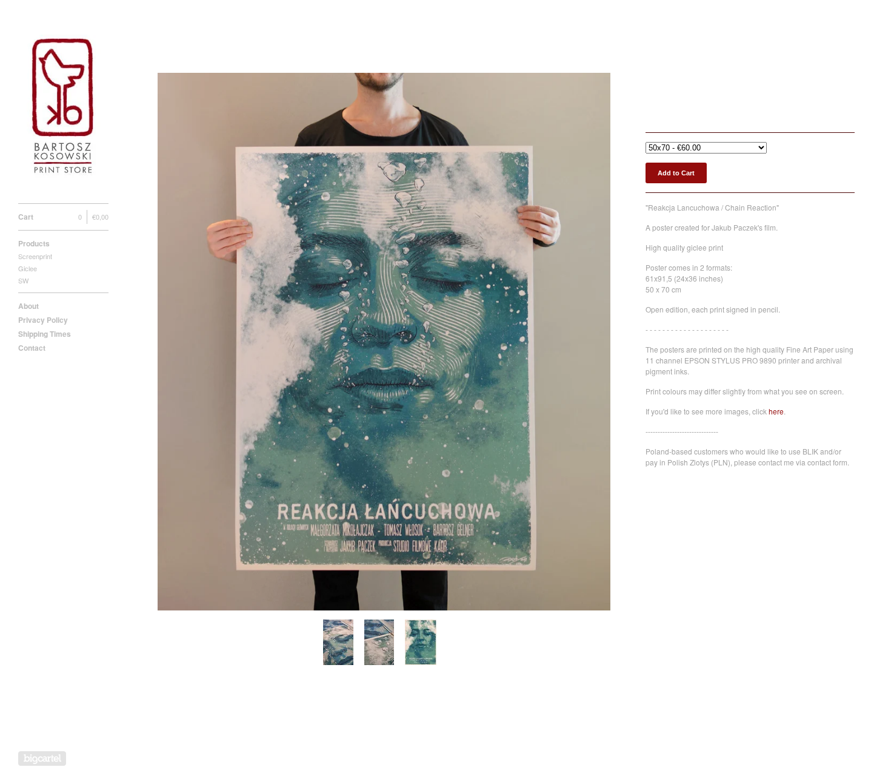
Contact (31, 347)
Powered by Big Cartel (42, 758)
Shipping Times (44, 333)
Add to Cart (676, 173)
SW (23, 280)
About (28, 305)
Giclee (27, 268)
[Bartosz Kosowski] (63, 108)
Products (34, 243)
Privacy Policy (43, 319)
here (776, 411)
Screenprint (35, 256)
